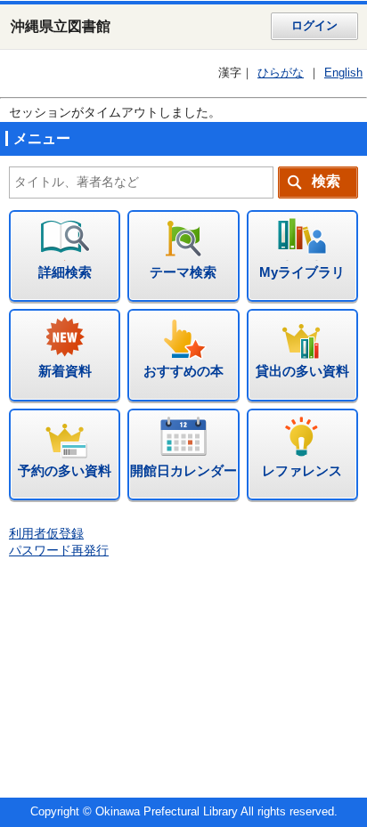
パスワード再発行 (59, 550)
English (343, 73)
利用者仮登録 (46, 533)
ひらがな (280, 73)
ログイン (314, 26)
